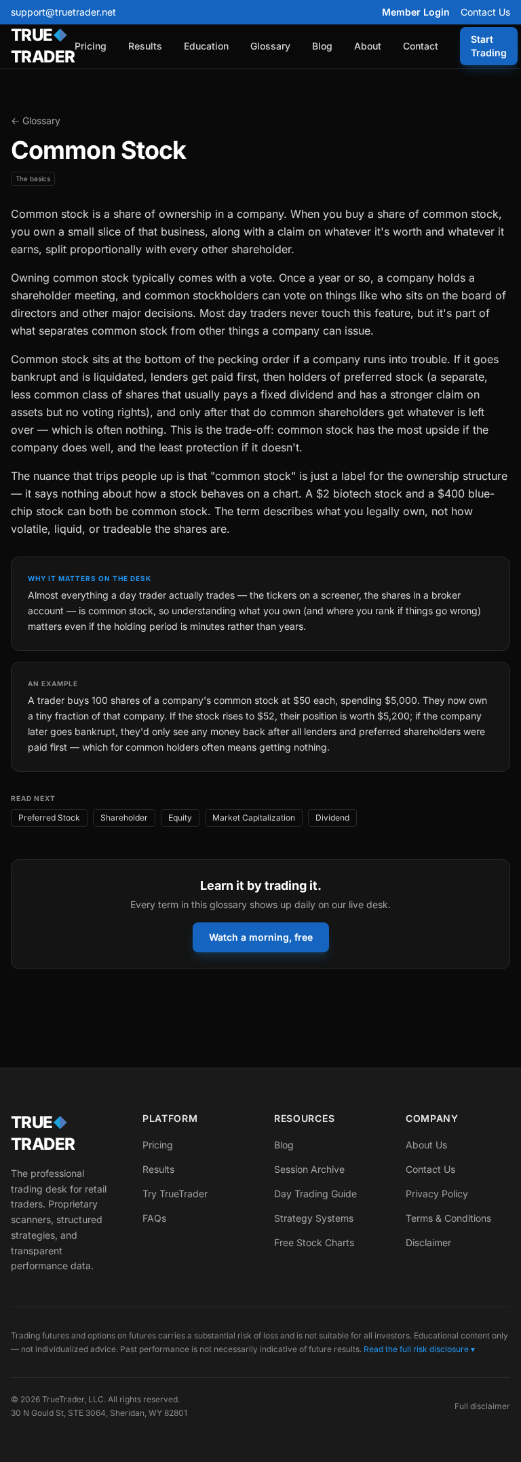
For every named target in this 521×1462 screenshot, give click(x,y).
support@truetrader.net (63, 12)
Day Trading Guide (315, 1193)
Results (145, 46)
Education (206, 46)
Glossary (270, 46)
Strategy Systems (313, 1218)
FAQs (154, 1218)
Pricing (91, 46)
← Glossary (35, 120)
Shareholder (124, 817)
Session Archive (309, 1169)
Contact (420, 46)
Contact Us (485, 12)
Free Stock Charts (314, 1242)
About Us (426, 1144)
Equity (180, 817)
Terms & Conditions (448, 1218)
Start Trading (489, 45)
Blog (322, 46)
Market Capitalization (253, 817)
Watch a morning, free (261, 937)
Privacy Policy (437, 1193)
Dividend (332, 817)
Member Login (416, 12)
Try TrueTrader (175, 1193)
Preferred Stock (49, 817)
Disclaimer (428, 1242)
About (367, 46)
